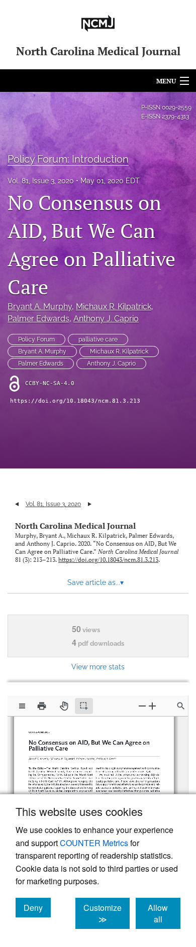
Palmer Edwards (38, 318)
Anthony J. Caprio (106, 318)
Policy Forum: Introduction (68, 159)
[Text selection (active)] (84, 706)
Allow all (164, 913)
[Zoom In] (152, 705)
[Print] (42, 706)
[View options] (22, 706)
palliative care (98, 339)
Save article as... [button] (95, 582)
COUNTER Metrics (94, 843)
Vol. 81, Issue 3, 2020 (41, 181)
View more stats (98, 666)
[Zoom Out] (142, 705)
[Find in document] (181, 706)
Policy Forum (36, 339)
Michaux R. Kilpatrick (113, 306)
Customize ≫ (106, 913)
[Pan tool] (64, 706)
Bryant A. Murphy (40, 306)
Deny (37, 907)
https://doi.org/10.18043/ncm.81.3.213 (75, 401)
